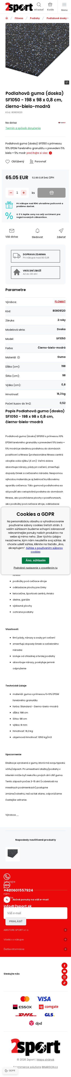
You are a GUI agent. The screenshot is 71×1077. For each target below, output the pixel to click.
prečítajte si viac (37, 153)
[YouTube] (64, 971)
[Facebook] (64, 965)
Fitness (19, 18)
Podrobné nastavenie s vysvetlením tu (36, 567)
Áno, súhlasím (36, 560)
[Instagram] (64, 977)
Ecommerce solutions (27, 1067)
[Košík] (50, 7)
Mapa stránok (45, 1059)
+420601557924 (18, 890)
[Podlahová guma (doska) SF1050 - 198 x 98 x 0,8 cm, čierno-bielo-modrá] (12, 854)
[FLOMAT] (62, 124)
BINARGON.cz (50, 1067)
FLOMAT (60, 301)
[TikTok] (64, 983)
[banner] (19, 7)
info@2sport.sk (18, 906)
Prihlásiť (16, 921)
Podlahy (35, 18)
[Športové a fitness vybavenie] (6, 18)
